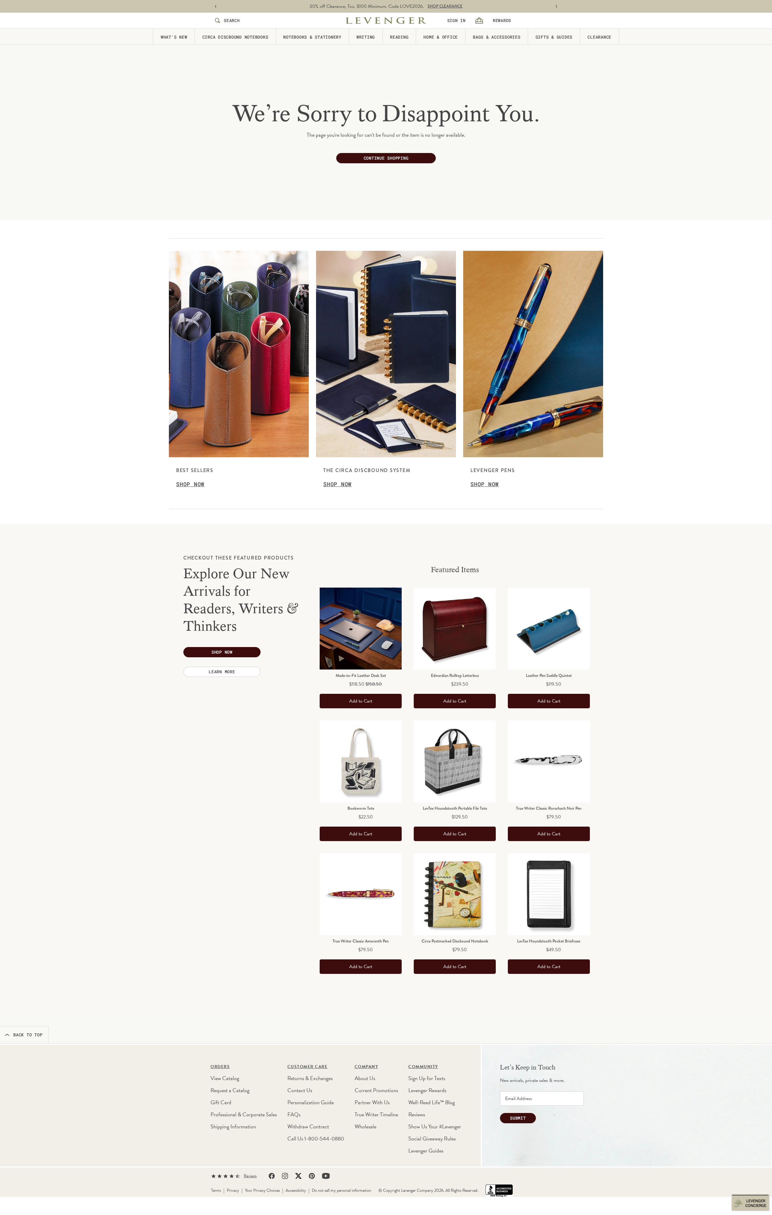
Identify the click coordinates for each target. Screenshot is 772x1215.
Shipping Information (233, 1126)
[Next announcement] (556, 6)
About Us (365, 1078)
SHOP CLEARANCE (445, 6)
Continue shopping (386, 158)
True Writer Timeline (376, 1114)
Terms (216, 1190)
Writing (365, 37)
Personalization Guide (310, 1102)
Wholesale (365, 1126)
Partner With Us (372, 1102)
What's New (174, 37)
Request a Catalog (229, 1090)
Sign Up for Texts (426, 1078)
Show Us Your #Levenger (434, 1126)
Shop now (222, 652)
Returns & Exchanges (310, 1078)
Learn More (222, 671)
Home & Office (440, 37)
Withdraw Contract (308, 1126)
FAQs (293, 1114)
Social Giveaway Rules (432, 1138)
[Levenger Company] (386, 20)
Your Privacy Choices (262, 1190)
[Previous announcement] (216, 6)
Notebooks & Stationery (312, 37)
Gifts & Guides (554, 37)
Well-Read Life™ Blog (431, 1102)
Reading (399, 37)
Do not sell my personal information (341, 1190)
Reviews (416, 1114)
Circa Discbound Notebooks (235, 37)
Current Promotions (376, 1090)
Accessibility (296, 1190)
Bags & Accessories (496, 37)
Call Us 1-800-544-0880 (315, 1138)
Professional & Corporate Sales (243, 1114)
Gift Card (220, 1102)
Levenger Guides (425, 1150)
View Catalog (224, 1078)
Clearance (599, 37)
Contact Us (299, 1090)
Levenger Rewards (427, 1090)
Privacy (233, 1190)
